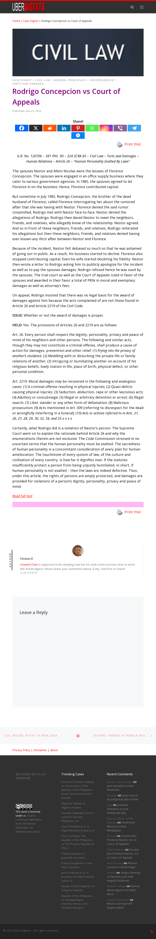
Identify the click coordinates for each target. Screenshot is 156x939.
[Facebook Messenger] (78, 135)
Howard (111, 836)
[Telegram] (134, 128)
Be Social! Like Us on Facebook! (30, 776)
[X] (35, 128)
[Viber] (120, 128)
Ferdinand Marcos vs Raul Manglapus (121, 826)
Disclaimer (40, 750)
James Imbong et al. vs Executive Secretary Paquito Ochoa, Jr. (77, 876)
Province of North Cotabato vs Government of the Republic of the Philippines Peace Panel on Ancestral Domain (77, 790)
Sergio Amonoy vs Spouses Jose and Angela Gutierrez (123, 876)
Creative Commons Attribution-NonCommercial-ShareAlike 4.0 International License (29, 823)
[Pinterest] (78, 128)
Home (16, 21)
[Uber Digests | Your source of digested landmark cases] (28, 7)
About (54, 750)
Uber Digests (22, 930)
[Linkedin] (64, 128)
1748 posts (28, 572)
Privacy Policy (21, 750)
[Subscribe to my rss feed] (151, 931)
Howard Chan (29, 564)
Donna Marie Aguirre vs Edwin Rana (123, 890)
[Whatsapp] (92, 128)
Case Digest (30, 21)
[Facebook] (21, 128)
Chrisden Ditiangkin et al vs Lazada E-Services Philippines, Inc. (77, 817)
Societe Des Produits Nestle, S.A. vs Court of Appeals (122, 840)
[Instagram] (106, 128)
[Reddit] (50, 128)
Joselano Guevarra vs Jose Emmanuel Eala (117, 809)
